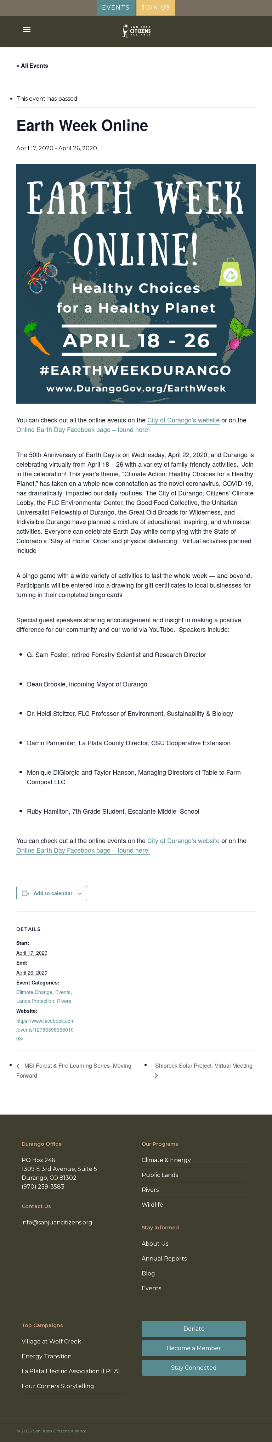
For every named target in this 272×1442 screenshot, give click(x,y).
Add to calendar (53, 893)
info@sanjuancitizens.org (57, 1222)
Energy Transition (47, 1356)
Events (62, 991)
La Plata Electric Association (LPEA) (71, 1371)
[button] (26, 29)
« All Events (32, 65)
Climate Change (34, 991)
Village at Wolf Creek (51, 1341)
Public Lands (160, 1175)
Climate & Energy (166, 1160)
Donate (194, 1328)
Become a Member (194, 1348)
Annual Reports (164, 1258)
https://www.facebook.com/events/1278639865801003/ (45, 1029)
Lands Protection (35, 1000)
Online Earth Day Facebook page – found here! (83, 429)
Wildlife (152, 1204)
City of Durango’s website (183, 419)
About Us (155, 1243)
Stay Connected (194, 1367)
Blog (148, 1273)
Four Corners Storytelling (58, 1386)
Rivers (64, 1000)
